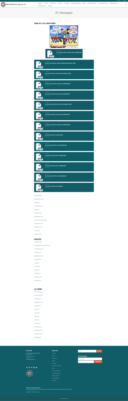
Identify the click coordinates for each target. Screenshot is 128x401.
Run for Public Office (92, 3)
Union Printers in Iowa (103, 3)
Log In (39, 391)
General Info (53, 3)
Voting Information (113, 3)
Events (46, 3)
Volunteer (50, 5)
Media (84, 3)
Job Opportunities (42, 5)
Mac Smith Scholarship (76, 3)
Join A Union (66, 3)
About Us (40, 3)
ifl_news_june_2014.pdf (40, 220)
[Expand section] (43, 3)
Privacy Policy (28, 391)
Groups (60, 3)
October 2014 (37, 213)
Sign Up (98, 361)
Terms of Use (34, 391)
